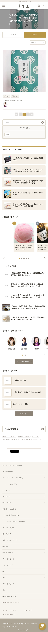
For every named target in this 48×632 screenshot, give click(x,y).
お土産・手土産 (7, 471)
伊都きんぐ (15, 96)
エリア (7, 122)
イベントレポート (8, 559)
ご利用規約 (34, 623)
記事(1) (13, 34)
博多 (7, 134)
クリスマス (6, 496)
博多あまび (6, 96)
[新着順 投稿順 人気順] (38, 42)
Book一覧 (27, 610)
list (20, 451)
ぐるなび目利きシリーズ (21, 623)
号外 (3, 590)
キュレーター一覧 (8, 610)
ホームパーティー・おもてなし (12, 478)
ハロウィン (6, 490)
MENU (3, 5)
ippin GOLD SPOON (9, 596)
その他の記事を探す (12, 429)
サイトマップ (6, 627)
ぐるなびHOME (7, 623)
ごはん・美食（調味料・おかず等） (14, 521)
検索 (44, 5)
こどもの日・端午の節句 (10, 515)
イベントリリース (8, 584)
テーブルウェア (7, 553)
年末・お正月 (6, 503)
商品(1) (34, 34)
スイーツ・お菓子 (8, 528)
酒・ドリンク (6, 534)
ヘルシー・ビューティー (10, 484)
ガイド (4, 578)
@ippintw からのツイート (11, 602)
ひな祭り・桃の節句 (9, 509)
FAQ (13, 627)
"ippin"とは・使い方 (9, 614)
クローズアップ (7, 565)
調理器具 (5, 546)
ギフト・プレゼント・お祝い (12, 465)
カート (38, 5)
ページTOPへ (24, 445)
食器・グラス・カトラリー (11, 540)
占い (3, 571)
